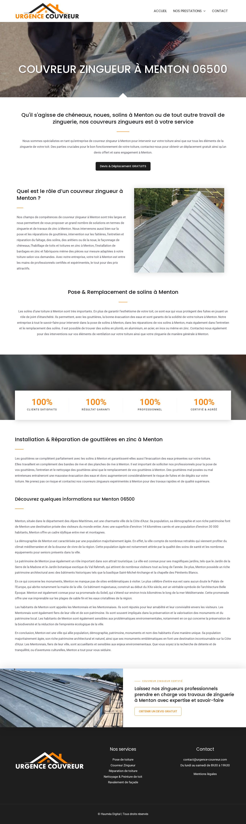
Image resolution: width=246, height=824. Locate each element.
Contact (220, 11)
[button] (203, 11)
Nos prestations (187, 11)
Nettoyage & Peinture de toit (123, 776)
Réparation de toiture (123, 771)
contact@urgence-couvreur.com (205, 759)
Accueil (160, 11)
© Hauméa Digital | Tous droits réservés (123, 814)
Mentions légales (205, 774)
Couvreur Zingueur (123, 765)
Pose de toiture (123, 759)
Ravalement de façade (123, 782)
